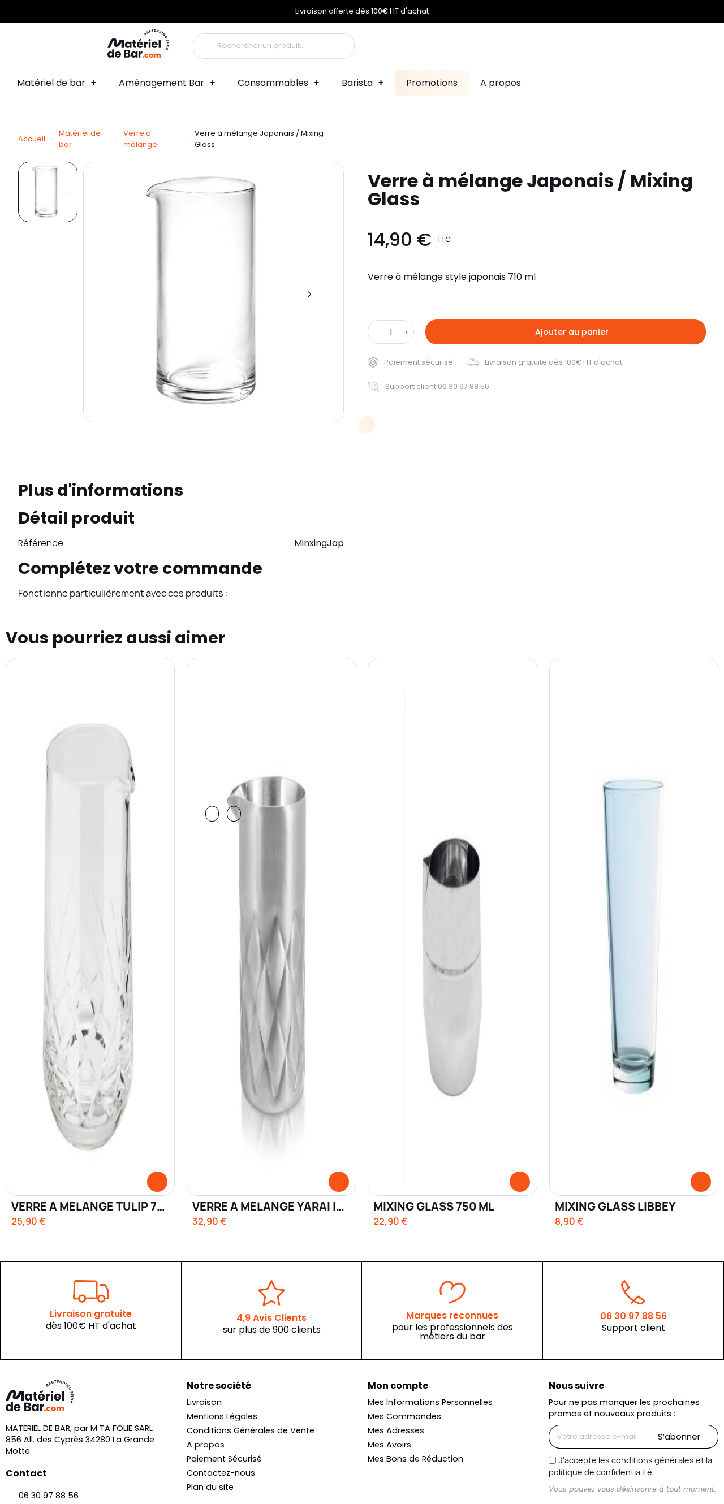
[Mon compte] (541, 43)
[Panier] (606, 43)
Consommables (273, 82)
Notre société (219, 1385)
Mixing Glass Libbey (615, 1206)
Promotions (432, 82)
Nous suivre (576, 1385)
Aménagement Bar (161, 82)
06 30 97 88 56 (633, 1316)
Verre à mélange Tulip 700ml (99, 1206)
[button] (565, 331)
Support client (633, 1327)
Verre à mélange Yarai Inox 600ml (296, 1206)
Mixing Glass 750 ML (433, 1206)
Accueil (31, 139)
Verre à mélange (140, 138)
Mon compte (398, 1385)
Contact (26, 1473)
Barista (357, 82)
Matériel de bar (51, 82)
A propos (500, 82)
